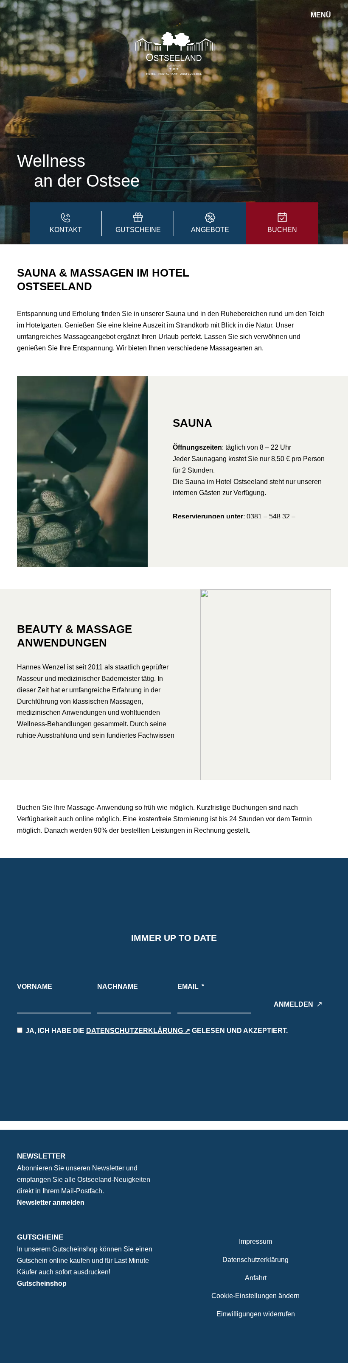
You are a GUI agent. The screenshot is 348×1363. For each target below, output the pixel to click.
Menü (321, 15)
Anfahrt (256, 1278)
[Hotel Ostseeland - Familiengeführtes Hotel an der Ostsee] (174, 52)
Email (188, 986)
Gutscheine (40, 1237)
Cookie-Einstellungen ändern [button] (255, 1295)
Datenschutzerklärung (134, 1030)
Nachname (117, 986)
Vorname (34, 986)
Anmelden (293, 1004)
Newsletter (41, 1156)
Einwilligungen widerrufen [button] (255, 1314)
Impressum (255, 1241)
